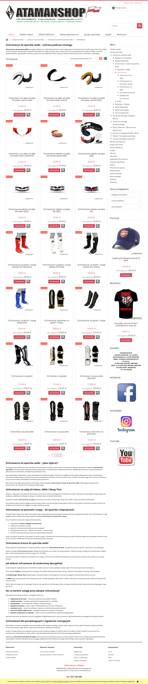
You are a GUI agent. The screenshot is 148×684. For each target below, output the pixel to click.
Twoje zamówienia (12, 652)
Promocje (113, 182)
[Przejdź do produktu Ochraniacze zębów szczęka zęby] (91, 136)
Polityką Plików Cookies (60, 681)
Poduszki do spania (117, 168)
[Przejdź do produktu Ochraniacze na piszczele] (56, 414)
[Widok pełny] (105, 58)
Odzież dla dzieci (116, 145)
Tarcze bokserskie (122, 113)
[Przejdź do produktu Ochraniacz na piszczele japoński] (91, 358)
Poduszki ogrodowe (117, 162)
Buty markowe (115, 176)
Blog (109, 657)
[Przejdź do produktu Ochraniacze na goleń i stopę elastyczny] (22, 302)
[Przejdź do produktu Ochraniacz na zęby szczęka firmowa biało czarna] (56, 80)
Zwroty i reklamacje (80, 657)
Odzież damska (116, 173)
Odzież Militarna (116, 147)
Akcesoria (113, 156)
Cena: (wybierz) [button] (116, 207)
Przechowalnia (11, 657)
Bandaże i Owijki (123, 69)
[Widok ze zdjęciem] (100, 58)
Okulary (113, 153)
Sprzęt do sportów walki (122, 55)
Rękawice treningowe (123, 58)
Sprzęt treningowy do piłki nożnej (126, 133)
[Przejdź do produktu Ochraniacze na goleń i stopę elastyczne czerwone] (22, 247)
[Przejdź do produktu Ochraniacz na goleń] (56, 358)
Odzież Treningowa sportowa (124, 136)
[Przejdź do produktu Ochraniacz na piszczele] (22, 414)
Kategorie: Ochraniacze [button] (119, 195)
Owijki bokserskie (121, 61)
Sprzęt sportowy (116, 52)
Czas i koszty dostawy (47, 652)
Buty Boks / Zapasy (122, 104)
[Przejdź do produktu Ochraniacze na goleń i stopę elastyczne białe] (56, 247)
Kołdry (112, 165)
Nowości (113, 179)
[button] (28, 114)
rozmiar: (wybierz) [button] (117, 201)
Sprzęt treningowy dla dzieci (124, 139)
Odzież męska (115, 49)
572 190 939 (76, 676)
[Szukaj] (139, 25)
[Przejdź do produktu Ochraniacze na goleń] (22, 358)
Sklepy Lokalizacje (80, 660)
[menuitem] (11, 34)
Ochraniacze (122, 72)
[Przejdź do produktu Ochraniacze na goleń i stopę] (91, 302)
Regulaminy (78, 652)
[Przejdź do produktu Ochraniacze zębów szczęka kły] (91, 191)
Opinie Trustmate (114, 660)
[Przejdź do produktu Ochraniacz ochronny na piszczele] (91, 414)
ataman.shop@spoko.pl (82, 670)
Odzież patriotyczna (117, 142)
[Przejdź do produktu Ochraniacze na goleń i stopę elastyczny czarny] (91, 247)
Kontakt (111, 655)
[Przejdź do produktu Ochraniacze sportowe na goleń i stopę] (56, 302)
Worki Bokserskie (121, 107)
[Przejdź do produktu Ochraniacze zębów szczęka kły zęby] (56, 191)
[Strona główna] (53, 14)
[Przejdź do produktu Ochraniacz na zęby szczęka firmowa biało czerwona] (22, 136)
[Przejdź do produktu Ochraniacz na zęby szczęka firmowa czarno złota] (91, 80)
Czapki (112, 150)
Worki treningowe (122, 110)
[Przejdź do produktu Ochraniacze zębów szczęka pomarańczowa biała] (56, 136)
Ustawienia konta (12, 655)
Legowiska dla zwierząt (119, 159)
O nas (110, 652)
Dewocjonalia (115, 171)
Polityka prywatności (81, 655)
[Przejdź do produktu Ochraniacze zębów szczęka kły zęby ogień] (22, 191)
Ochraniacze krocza (127, 93)
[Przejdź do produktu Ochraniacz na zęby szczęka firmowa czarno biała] (22, 80)
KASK (119, 101)
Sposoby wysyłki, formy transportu (52, 655)
